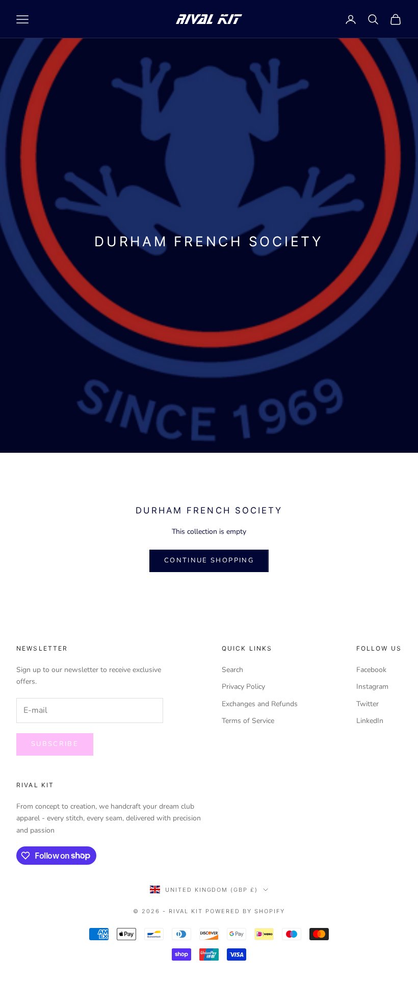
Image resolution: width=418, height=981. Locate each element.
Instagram (372, 686)
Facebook (371, 670)
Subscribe (55, 743)
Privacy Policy (243, 686)
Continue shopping (209, 560)
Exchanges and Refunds (260, 704)
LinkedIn (369, 721)
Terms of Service (248, 721)
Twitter (367, 704)
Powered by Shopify (245, 911)
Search (232, 670)
